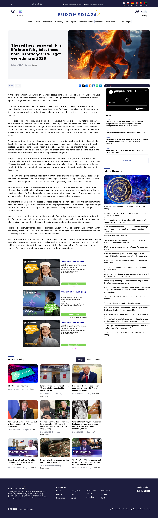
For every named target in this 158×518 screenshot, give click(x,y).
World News (105, 491)
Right (128, 22)
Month (97, 359)
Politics (38, 22)
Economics (47, 22)
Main (11, 86)
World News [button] (110, 22)
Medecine (99, 22)
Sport (73, 22)
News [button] (30, 22)
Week (89, 359)
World (96, 394)
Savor (67, 22)
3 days (80, 359)
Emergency (58, 22)
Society (121, 22)
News (58, 491)
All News (127, 160)
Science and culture (86, 22)
